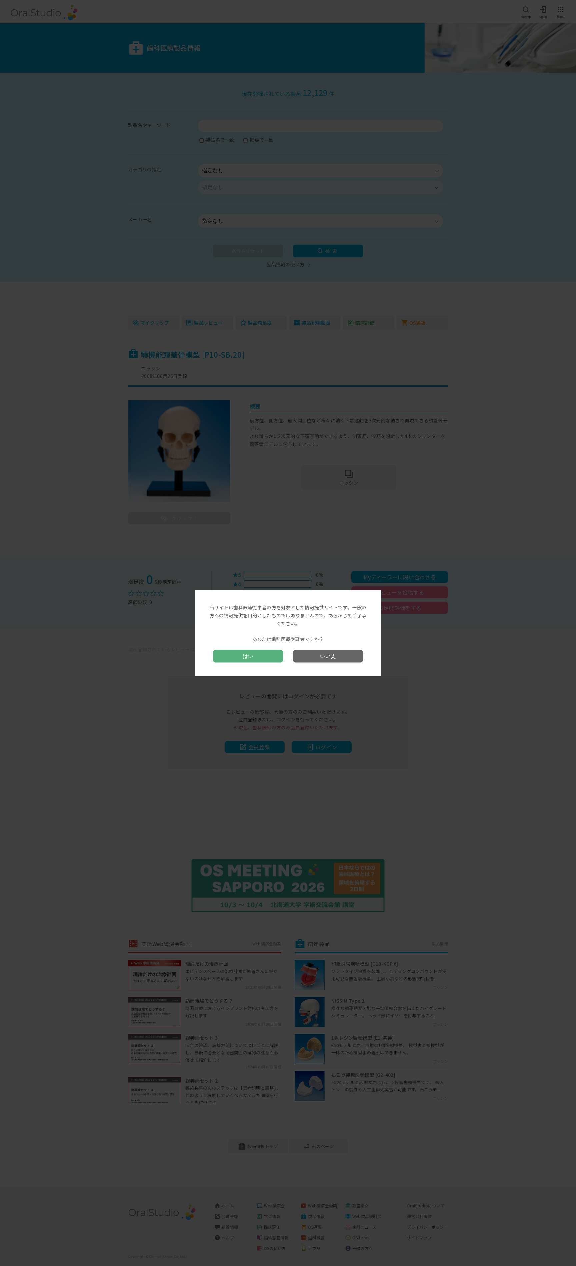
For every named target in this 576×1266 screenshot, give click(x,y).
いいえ (328, 656)
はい (248, 656)
